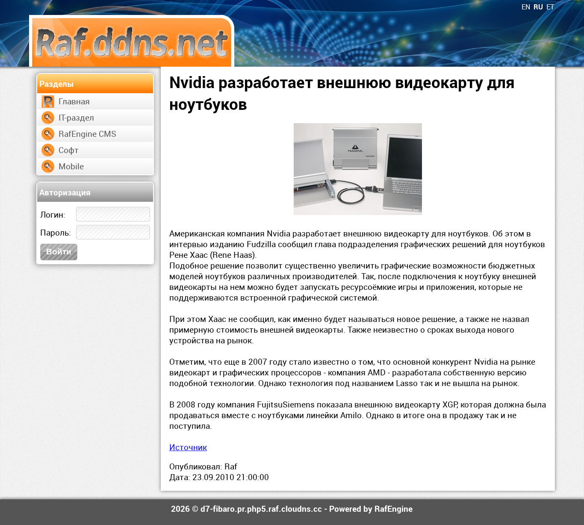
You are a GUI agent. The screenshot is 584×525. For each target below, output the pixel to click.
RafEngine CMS (87, 133)
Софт (69, 150)
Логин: (52, 214)
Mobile (71, 166)
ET (550, 7)
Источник (188, 447)
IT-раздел (76, 117)
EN (526, 7)
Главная (74, 101)
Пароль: (55, 232)
